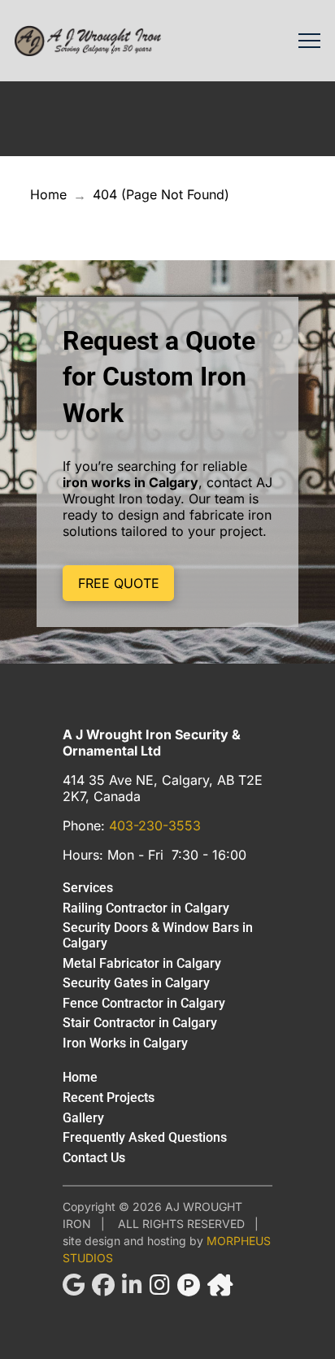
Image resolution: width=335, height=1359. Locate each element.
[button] (309, 41)
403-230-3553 (155, 825)
